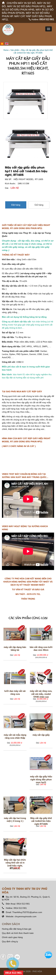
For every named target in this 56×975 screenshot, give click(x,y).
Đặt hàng (15, 205)
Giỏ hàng (38, 205)
